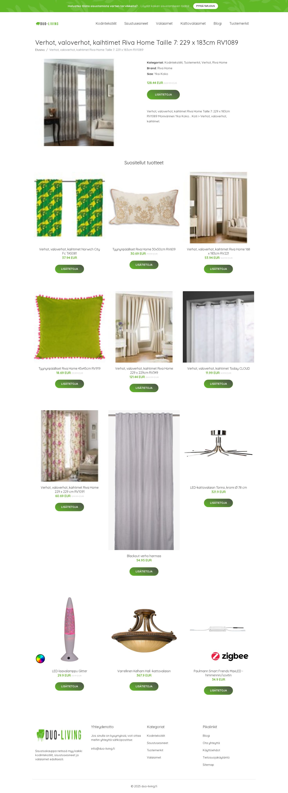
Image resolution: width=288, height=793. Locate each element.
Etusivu (40, 50)
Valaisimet (164, 23)
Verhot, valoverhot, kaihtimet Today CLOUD (218, 368)
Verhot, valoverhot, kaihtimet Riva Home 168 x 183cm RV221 (218, 251)
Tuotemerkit (239, 23)
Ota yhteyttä (211, 743)
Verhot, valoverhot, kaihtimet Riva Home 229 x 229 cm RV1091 (70, 490)
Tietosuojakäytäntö (216, 757)
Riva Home (219, 62)
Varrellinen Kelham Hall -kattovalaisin (144, 671)
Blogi (218, 23)
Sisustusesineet (136, 23)
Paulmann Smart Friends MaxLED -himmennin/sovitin (218, 673)
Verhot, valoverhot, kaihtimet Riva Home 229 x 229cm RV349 (144, 370)
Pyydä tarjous (205, 6)
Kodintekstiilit (106, 23)
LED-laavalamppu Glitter (69, 671)
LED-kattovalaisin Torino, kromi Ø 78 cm (218, 487)
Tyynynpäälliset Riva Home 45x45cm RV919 (70, 368)
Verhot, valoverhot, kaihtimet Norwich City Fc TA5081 (69, 251)
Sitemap (208, 765)
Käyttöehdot (211, 750)
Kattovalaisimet (193, 23)
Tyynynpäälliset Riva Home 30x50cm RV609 (144, 249)
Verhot (206, 62)
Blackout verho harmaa (144, 556)
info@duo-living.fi (103, 748)
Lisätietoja (163, 94)
